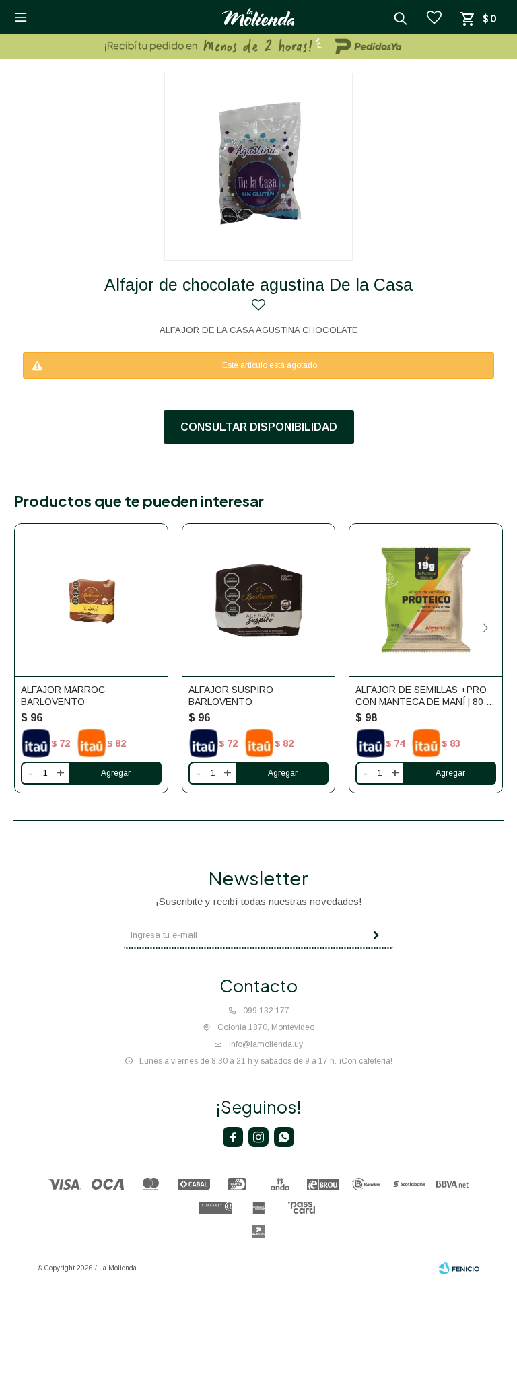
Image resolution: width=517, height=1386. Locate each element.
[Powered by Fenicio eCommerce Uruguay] (459, 1268)
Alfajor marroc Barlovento (63, 695)
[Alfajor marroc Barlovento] (91, 600)
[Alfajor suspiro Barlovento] (259, 600)
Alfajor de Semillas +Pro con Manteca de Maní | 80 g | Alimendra (424, 696)
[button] (485, 628)
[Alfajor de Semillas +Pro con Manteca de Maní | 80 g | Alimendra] (426, 600)
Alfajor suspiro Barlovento (230, 695)
